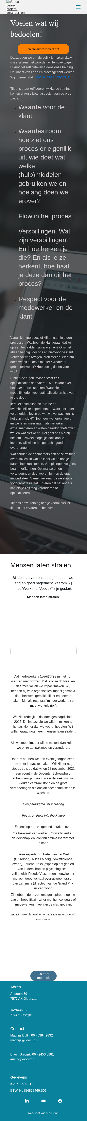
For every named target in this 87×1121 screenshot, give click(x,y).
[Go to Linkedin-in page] (29, 1101)
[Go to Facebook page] (60, 1101)
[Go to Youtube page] (45, 1101)
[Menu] (78, 7)
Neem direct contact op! (43, 49)
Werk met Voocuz (52, 77)
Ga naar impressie (43, 976)
